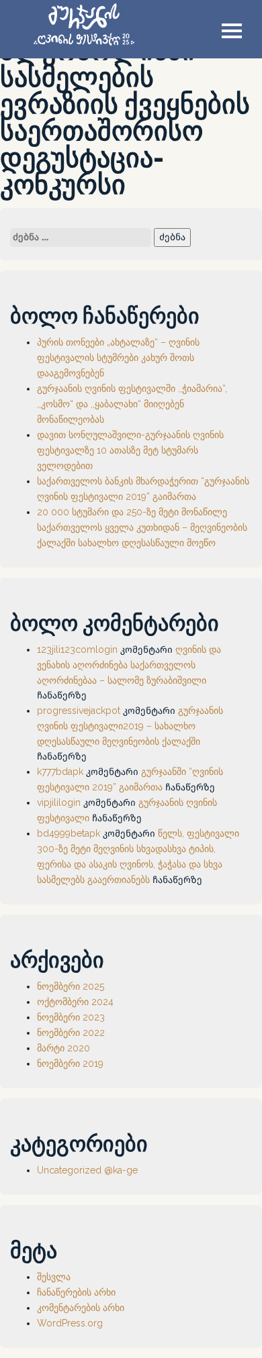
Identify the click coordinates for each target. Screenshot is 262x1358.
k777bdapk (60, 771)
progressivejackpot (78, 710)
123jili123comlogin (77, 649)
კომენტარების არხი (80, 1307)
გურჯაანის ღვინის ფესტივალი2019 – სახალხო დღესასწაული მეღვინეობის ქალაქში (130, 726)
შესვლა (54, 1276)
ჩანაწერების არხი (76, 1292)
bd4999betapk (68, 833)
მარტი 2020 (63, 1048)
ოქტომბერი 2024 (75, 1001)
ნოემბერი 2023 (71, 1017)
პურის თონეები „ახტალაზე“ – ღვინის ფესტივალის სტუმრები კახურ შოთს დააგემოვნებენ (118, 357)
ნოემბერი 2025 (70, 986)
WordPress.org (70, 1323)
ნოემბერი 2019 (70, 1063)
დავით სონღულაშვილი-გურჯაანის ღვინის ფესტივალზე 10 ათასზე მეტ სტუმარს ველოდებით (130, 450)
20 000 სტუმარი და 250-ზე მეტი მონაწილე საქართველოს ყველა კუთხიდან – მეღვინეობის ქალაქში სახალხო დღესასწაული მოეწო (142, 527)
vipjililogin (59, 802)
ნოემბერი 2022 (71, 1032)
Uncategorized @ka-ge (87, 1170)
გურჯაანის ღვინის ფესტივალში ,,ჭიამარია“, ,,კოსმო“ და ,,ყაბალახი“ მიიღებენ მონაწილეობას (132, 404)
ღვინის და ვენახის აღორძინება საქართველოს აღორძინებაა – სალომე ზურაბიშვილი (129, 665)
